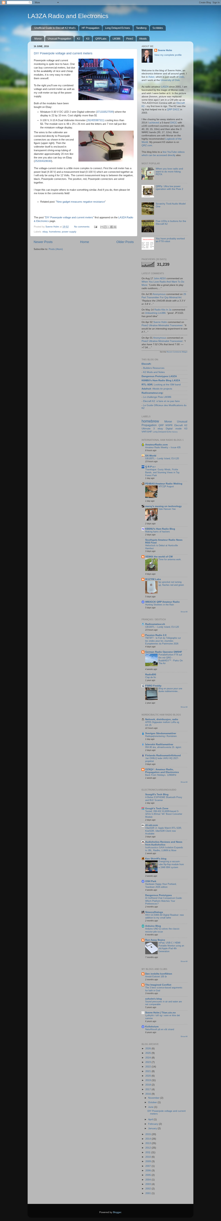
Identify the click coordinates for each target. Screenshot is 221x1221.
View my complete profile (168, 55)
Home (84, 242)
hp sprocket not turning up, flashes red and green (171, 583)
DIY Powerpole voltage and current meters (63, 53)
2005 (148, 1175)
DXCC (173, 122)
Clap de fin (150, 677)
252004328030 (43, 161)
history (175, 432)
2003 (148, 1184)
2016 (148, 1094)
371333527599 (105, 111)
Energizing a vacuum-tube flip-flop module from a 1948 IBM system (171, 864)
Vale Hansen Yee (167, 509)
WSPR (168, 425)
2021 (148, 1071)
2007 (148, 1166)
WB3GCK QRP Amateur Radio (162, 602)
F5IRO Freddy (153, 685)
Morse (38, 38)
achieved (154, 122)
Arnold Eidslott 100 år (156, 976)
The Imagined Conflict (158, 985)
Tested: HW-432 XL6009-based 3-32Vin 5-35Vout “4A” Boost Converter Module (163, 814)
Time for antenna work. (169, 559)
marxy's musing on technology (163, 506)
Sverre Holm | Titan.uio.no (160, 1012)
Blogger (117, 1212)
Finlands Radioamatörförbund (163, 755)
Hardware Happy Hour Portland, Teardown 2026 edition (161, 885)
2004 (148, 1179)
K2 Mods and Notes (154, 372)
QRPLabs (101, 38)
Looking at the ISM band (167, 384)
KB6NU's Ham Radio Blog (160, 529)
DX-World (150, 455)
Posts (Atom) (56, 249)
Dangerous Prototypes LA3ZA (159, 376)
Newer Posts (43, 242)
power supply (69, 231)
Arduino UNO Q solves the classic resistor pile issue (162, 930)
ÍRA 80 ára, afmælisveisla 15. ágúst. (163, 747)
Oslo (181, 77)
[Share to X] (108, 227)
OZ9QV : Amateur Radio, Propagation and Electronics (162, 771)
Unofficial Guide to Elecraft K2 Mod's (55, 27)
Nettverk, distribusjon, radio (161, 719)
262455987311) (95, 120)
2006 (148, 1170)
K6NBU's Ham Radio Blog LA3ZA (161, 380)
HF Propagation (90, 27)
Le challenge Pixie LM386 (157, 397)
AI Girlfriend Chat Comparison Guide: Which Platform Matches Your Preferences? (163, 901)
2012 (148, 1147)
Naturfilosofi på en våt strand (159, 1029)
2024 (148, 1057)
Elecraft (146, 364)
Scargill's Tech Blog (157, 794)
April (151, 1119)
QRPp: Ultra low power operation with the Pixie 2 (169, 187)
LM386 (116, 38)
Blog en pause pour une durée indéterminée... (170, 690)
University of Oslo (170, 80)
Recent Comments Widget (177, 352)
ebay (45, 231)
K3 (87, 38)
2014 (148, 1138)
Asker (151, 77)
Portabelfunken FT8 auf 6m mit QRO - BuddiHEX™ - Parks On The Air (170, 659)
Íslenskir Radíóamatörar (159, 744)
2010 (148, 1157)
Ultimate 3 (148, 428)
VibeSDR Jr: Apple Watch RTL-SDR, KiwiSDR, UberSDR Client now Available (163, 831)
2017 (148, 1089)
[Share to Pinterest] (115, 227)
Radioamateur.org (152, 393)
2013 (148, 1143)
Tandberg (141, 27)
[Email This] (102, 227)
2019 (148, 1080)
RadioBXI (150, 674)
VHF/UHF (147, 431)
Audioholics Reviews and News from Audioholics (163, 843)
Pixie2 (129, 38)
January (153, 1128)
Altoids (143, 38)
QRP (161, 425)
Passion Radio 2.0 (155, 635)
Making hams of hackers (157, 531)
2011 (148, 1152)
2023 (148, 1062)
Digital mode (173, 428)
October (153, 1102)
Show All (184, 612)
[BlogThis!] (105, 227)
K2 (78, 38)
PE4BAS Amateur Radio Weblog (163, 483)
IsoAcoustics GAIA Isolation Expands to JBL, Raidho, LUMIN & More (164, 849)
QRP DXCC (173, 109)
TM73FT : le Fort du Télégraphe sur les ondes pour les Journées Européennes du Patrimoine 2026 (163, 641)
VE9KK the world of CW (159, 556)
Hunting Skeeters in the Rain (159, 604)
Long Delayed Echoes (117, 27)
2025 (148, 1053)
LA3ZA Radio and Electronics (68, 16)
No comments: (82, 226)
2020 (148, 1075)
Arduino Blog (153, 926)
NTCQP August (166, 486)
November (154, 1098)
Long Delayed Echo (162, 432)
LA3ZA (164, 86)
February (153, 1124)
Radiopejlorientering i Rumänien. (161, 736)
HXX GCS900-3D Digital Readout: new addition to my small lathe (164, 916)
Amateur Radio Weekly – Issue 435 (163, 447)
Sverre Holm (165, 50)
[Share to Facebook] (111, 227)
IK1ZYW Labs (153, 579)
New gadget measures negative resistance (81, 201)
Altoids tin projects (162, 388)
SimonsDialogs (154, 912)
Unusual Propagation (59, 38)
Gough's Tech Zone (156, 808)
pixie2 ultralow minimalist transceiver (162, 325)
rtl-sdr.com (151, 825)
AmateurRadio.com (156, 444)
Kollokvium (151, 1026)
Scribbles (157, 27)
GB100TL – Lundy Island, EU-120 (162, 458)
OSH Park (150, 881)
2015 (148, 1134)
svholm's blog (153, 999)
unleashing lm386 (155, 313)
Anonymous (159, 294)
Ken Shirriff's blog (155, 858)
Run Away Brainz (155, 940)
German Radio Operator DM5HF (163, 652)
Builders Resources (153, 368)
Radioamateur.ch (155, 624)
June (151, 1107)
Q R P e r (150, 466)
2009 (148, 1161)
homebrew (54, 231)
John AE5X (160, 278)
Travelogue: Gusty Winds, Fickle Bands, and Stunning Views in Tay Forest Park (162, 472)
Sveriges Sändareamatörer (160, 733)
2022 (148, 1066)
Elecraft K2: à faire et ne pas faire (161, 401)
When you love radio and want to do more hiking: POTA (169, 171)
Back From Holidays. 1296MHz (160, 775)
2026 (148, 1048)
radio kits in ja (162, 309)
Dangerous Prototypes (158, 895)
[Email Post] (95, 226)
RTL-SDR (147, 384)
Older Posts (125, 242)
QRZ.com (147, 145)
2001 (148, 1193)
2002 (148, 1188)
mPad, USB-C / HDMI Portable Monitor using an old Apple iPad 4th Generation (171, 947)
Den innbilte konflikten (158, 973)
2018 (148, 1084)
